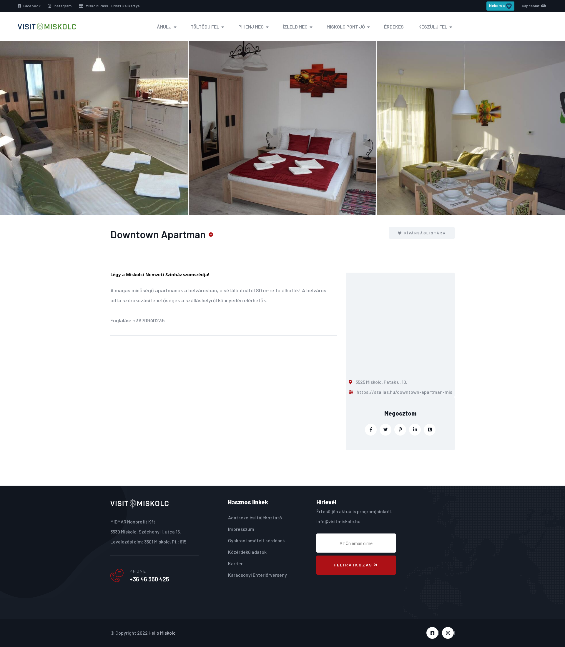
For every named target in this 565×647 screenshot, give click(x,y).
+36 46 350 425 (149, 579)
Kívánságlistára (424, 233)
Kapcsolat (531, 6)
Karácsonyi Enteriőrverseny (257, 575)
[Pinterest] (400, 430)
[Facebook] (371, 430)
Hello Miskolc (162, 633)
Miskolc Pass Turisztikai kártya (112, 6)
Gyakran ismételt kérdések (256, 540)
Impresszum (241, 529)
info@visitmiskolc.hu (338, 521)
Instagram (62, 6)
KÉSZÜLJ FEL (432, 26)
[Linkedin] (415, 430)
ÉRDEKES (394, 26)
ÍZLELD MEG (295, 26)
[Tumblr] (430, 430)
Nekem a (497, 5)
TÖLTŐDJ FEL (205, 26)
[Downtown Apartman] (94, 128)
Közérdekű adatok (247, 552)
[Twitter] (385, 430)
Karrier (235, 563)
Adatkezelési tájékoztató (255, 517)
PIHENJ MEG (251, 26)
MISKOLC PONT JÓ (346, 26)
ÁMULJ (164, 26)
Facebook (31, 6)
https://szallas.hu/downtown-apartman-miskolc (409, 392)
